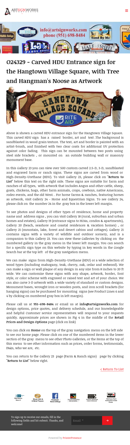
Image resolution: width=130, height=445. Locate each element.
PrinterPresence (72, 438)
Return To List (113, 369)
